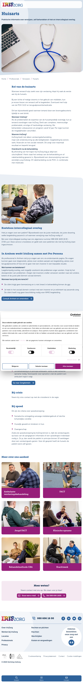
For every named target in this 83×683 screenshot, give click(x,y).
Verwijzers (26, 79)
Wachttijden (36, 636)
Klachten (35, 632)
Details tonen (72, 360)
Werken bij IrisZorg (10, 632)
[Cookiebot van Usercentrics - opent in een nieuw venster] (72, 315)
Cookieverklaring (34, 656)
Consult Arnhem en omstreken (16, 299)
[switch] (31, 352)
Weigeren (15, 366)
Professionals (14, 79)
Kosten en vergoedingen (41, 640)
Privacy (5, 645)
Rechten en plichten (40, 628)
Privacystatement (49, 656)
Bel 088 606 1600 (53, 596)
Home (4, 79)
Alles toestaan (68, 366)
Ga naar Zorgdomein (21, 383)
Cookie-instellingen (74, 656)
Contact (61, 656)
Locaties (5, 636)
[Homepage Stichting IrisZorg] (13, 4)
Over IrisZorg (7, 628)
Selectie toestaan (41, 366)
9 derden (22, 340)
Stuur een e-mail (29, 596)
